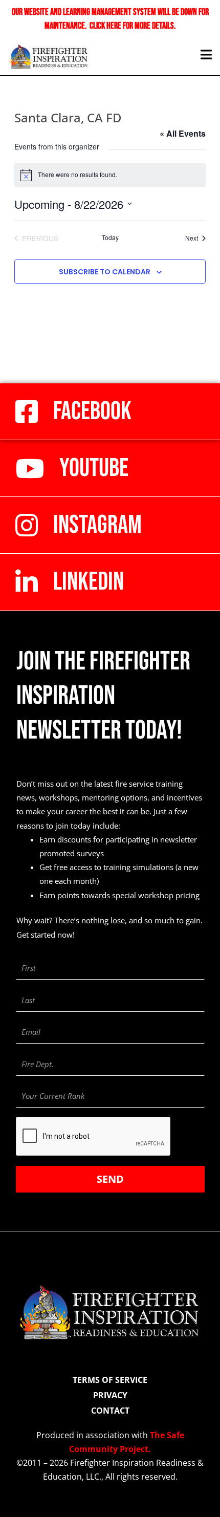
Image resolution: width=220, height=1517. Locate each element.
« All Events (183, 133)
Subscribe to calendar (104, 272)
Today (110, 237)
